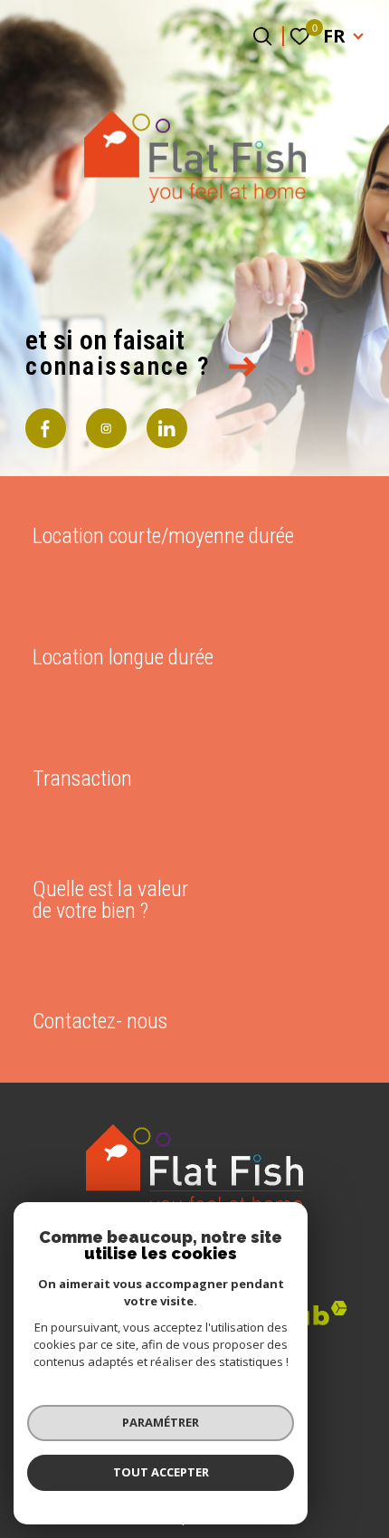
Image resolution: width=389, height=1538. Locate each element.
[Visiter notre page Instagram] (106, 428)
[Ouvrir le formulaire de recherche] (262, 36)
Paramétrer (160, 1422)
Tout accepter (161, 1472)
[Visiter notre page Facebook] (45, 428)
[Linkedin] (167, 428)
